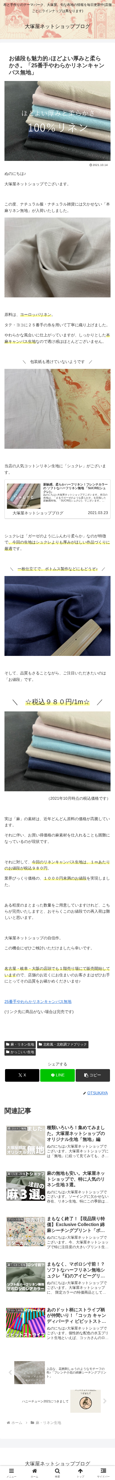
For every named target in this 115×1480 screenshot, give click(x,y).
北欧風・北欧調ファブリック (65, 1044)
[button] (93, 1075)
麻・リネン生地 (22, 1044)
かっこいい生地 (22, 1052)
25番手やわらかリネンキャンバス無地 (37, 1001)
